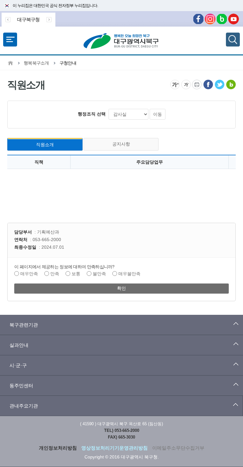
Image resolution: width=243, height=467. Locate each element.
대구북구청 (28, 19)
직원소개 (45, 144)
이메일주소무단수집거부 (178, 448)
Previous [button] (8, 19)
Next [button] (49, 19)
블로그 (221, 19)
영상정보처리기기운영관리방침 (114, 448)
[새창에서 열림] (208, 81)
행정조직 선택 (92, 113)
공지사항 (121, 143)
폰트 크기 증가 (175, 84)
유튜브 (233, 19)
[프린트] (197, 81)
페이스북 (198, 19)
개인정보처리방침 (58, 448)
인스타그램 (210, 19)
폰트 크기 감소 (186, 84)
